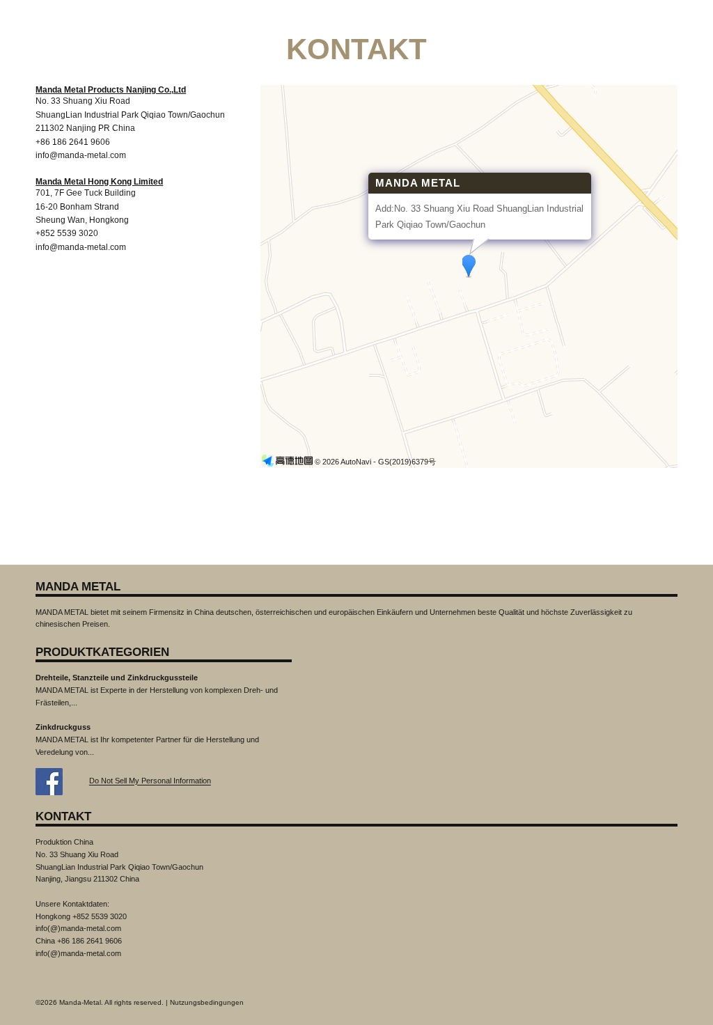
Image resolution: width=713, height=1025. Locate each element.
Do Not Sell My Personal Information (150, 781)
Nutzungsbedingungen (207, 1002)
